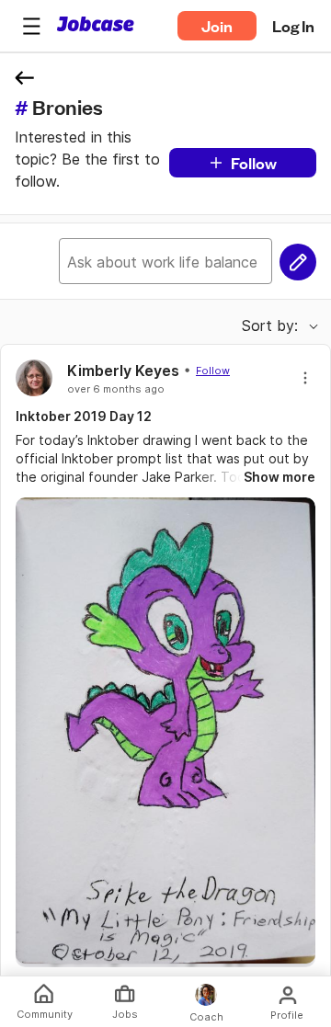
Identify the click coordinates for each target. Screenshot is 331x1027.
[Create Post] (298, 262)
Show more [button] (279, 477)
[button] (31, 26)
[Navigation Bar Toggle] (31, 26)
